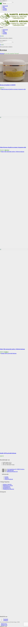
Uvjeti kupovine (6, 486)
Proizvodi (5, 6)
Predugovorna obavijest (8, 489)
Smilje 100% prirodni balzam (8, 453)
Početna (2, 53)
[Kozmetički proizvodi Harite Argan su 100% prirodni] (17, 545)
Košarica (4, 625)
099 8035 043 (10, 470)
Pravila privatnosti (9, 479)
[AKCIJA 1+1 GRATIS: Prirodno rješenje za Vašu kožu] (3, 592)
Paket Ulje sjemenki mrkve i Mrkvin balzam (12, 349)
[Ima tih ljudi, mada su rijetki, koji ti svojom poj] (17, 580)
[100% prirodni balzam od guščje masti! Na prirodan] (24, 509)
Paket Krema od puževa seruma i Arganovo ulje (13, 147)
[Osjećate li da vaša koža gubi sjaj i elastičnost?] (24, 589)
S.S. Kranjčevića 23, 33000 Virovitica (15, 469)
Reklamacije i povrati (8, 485)
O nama (5, 8)
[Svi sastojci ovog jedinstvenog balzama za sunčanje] (10, 508)
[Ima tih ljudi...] (3, 496)
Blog (4, 7)
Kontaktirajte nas (7, 487)
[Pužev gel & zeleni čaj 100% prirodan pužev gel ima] (10, 587)
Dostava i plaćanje (7, 484)
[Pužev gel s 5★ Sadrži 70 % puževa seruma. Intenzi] (3, 549)
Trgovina (7, 478)
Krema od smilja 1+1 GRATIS (7, 85)
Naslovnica (4, 623)
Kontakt (5, 9)
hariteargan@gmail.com (12, 471)
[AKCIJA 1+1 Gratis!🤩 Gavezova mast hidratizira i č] (17, 510)
